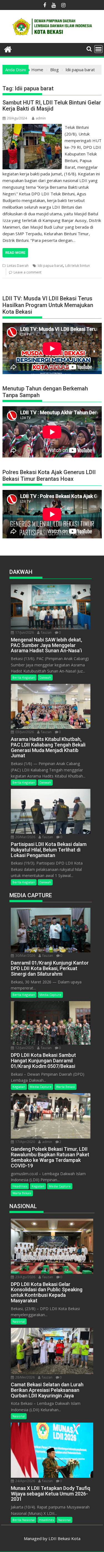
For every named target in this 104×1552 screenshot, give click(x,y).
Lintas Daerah (18, 265)
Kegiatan (18, 1087)
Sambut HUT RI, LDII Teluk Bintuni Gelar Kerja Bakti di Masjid (51, 105)
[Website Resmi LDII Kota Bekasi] (8, 49)
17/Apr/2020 (24, 1141)
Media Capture (50, 995)
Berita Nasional (23, 1520)
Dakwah (45, 677)
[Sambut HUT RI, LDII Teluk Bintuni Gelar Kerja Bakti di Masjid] (32, 127)
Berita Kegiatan (23, 677)
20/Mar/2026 (24, 837)
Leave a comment (27, 272)
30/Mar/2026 (24, 955)
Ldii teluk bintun (77, 265)
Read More (15, 252)
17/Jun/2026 (24, 632)
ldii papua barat (50, 265)
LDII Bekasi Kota (64, 1538)
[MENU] (98, 49)
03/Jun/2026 (24, 732)
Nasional (18, 1321)
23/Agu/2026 (24, 1277)
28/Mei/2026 (24, 1377)
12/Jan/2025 (24, 1047)
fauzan (46, 632)
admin (41, 118)
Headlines (19, 1186)
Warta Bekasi (65, 1087)
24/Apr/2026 (24, 1481)
